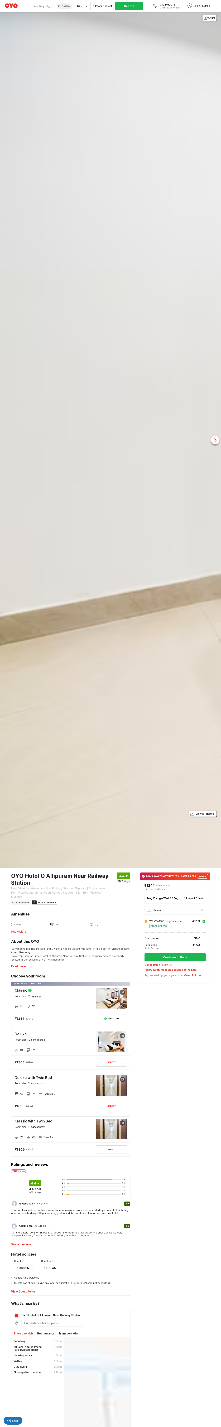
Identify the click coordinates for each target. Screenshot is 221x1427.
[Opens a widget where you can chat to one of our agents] (12, 1421)
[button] (175, 965)
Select (111, 1062)
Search (129, 6)
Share (211, 17)
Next (215, 440)
